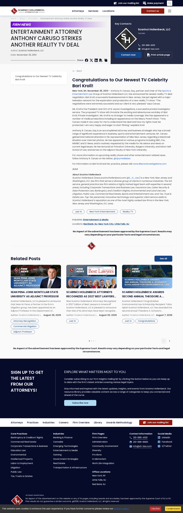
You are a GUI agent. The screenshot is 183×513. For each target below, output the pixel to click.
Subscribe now (80, 402)
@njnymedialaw (122, 158)
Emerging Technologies (65, 446)
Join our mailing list (128, 3)
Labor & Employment (22, 463)
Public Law (16, 471)
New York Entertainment (102, 211)
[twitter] (91, 60)
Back (79, 70)
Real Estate (59, 463)
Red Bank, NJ (90, 223)
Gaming (57, 454)
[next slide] (169, 341)
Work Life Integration (103, 463)
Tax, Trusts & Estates (22, 476)
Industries (49, 422)
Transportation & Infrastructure (70, 467)
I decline (155, 508)
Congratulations (146, 321)
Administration (100, 441)
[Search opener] (169, 3)
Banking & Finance (62, 437)
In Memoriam (99, 459)
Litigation (15, 467)
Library (22, 18)
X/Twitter (167, 446)
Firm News (33, 18)
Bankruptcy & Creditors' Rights (27, 437)
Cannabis (58, 441)
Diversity (96, 450)
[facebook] (86, 60)
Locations (108, 11)
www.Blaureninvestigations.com (150, 163)
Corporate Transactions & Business (29, 446)
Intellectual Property (22, 459)
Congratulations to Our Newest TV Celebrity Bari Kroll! (38, 78)
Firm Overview (81, 422)
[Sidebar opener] (169, 11)
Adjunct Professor (22, 331)
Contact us (153, 10)
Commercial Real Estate (23, 441)
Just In (78, 211)
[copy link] (105, 60)
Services (93, 11)
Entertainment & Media (95, 219)
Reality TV (128, 211)
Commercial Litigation (24, 326)
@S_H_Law (133, 177)
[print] (101, 60)
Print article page (160, 54)
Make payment (155, 3)
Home (13, 18)
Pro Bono (97, 454)
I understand (173, 508)
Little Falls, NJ (122, 223)
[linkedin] (96, 60)
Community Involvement (105, 446)
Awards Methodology (119, 422)
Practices (32, 422)
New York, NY (99, 475)
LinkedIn (166, 437)
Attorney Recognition (24, 321)
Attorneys (78, 11)
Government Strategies (65, 459)
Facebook (167, 441)
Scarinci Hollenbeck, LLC (31, 50)
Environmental (18, 454)
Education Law (18, 450)
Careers (63, 422)
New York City (106, 223)
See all (163, 258)
